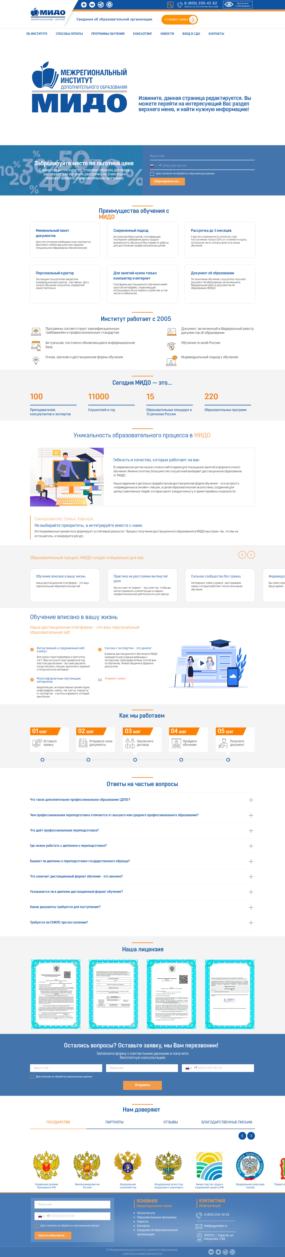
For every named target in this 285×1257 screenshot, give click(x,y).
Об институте (36, 34)
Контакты (216, 34)
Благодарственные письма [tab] (226, 1122)
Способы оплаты (69, 34)
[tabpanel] (142, 1160)
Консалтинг (142, 34)
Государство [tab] (58, 1122)
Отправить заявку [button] (115, 678)
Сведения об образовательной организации (114, 19)
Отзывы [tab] (170, 1122)
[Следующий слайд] (251, 555)
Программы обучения (108, 34)
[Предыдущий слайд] (242, 555)
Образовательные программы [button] (157, 1217)
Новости (167, 34)
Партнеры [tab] (114, 1122)
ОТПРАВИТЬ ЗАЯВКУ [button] (176, 20)
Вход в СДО (191, 34)
